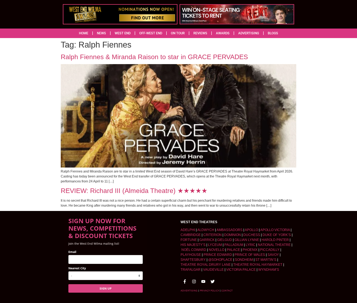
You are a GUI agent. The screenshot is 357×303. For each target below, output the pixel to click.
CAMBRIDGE (191, 235)
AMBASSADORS (230, 230)
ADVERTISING (248, 33)
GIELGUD (224, 240)
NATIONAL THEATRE (274, 245)
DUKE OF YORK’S (277, 235)
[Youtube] (203, 281)
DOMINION (232, 235)
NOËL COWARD (193, 250)
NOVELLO (216, 250)
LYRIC (250, 245)
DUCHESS (251, 235)
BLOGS (273, 33)
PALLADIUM (233, 245)
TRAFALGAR (191, 269)
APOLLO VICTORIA (275, 230)
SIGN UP (106, 288)
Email (72, 252)
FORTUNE (189, 240)
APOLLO (251, 230)
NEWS (101, 33)
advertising (189, 290)
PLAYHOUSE (191, 254)
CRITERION (212, 235)
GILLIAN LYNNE (246, 240)
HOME (83, 33)
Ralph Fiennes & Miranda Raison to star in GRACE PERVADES (154, 57)
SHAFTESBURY (193, 259)
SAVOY (273, 254)
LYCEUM (215, 245)
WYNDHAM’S (268, 269)
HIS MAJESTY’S (193, 245)
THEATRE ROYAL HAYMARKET (257, 264)
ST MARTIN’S (265, 259)
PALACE (233, 250)
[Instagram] (194, 281)
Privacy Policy (209, 290)
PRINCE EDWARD (217, 254)
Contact (227, 290)
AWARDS (223, 33)
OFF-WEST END (150, 33)
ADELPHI (188, 230)
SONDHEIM (244, 259)
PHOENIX (250, 250)
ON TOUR (178, 33)
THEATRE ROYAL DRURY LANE (206, 264)
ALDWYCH (205, 230)
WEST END (123, 33)
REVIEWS (200, 33)
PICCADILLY (270, 250)
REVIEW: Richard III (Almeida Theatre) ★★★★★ (134, 190)
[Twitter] (212, 281)
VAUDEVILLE (213, 269)
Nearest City (77, 268)
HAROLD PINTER (275, 240)
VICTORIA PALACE (241, 269)
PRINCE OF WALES (249, 254)
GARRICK (207, 240)
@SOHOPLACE (220, 259)
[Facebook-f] (185, 281)
